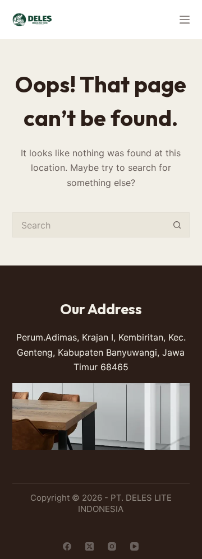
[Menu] (185, 20)
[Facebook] (67, 546)
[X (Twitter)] (89, 546)
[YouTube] (134, 546)
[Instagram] (112, 546)
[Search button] (177, 224)
